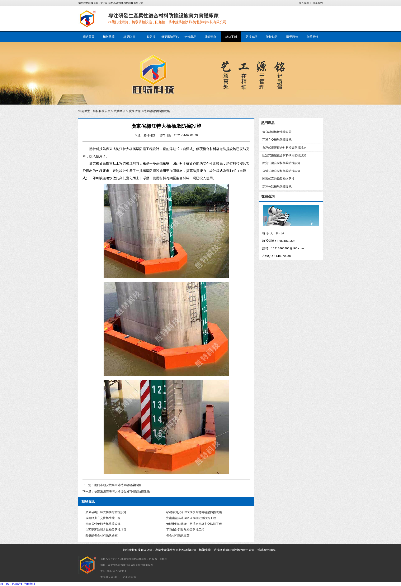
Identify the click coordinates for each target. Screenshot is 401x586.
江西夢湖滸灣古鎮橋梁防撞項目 (105, 529)
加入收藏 (304, 2)
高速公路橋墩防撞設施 (277, 186)
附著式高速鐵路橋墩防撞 (278, 178)
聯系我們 (318, 2)
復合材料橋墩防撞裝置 (277, 132)
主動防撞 (149, 36)
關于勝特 (292, 36)
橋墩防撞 (109, 36)
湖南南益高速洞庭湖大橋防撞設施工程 (191, 518)
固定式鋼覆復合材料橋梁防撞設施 (284, 155)
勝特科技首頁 (101, 111)
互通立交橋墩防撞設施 (277, 139)
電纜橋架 (211, 36)
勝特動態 (272, 36)
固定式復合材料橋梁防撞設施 (281, 163)
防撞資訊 (251, 36)
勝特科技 (135, 550)
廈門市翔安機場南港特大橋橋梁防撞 (117, 485)
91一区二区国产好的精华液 (18, 584)
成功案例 (231, 36)
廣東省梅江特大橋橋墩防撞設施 (105, 512)
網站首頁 (88, 36)
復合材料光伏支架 (178, 535)
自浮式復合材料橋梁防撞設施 (281, 171)
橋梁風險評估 (170, 36)
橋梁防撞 (129, 36)
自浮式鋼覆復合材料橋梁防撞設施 (284, 147)
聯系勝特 (312, 36)
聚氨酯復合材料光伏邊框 (101, 535)
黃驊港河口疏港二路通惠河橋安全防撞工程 (194, 523)
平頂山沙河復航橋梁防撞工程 (185, 529)
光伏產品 (190, 36)
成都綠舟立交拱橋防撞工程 (103, 518)
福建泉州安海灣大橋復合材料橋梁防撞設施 (122, 491)
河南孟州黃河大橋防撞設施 (103, 523)
